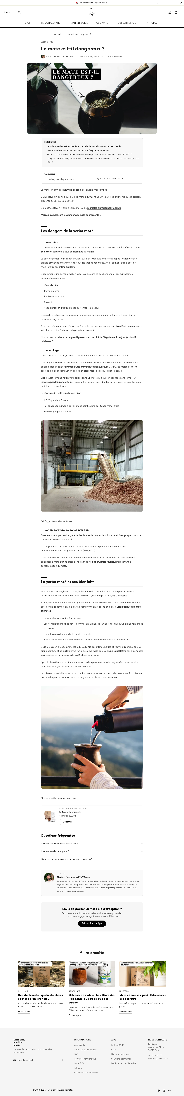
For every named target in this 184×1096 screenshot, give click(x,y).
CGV (113, 1050)
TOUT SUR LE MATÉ (126, 23)
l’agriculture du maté (83, 330)
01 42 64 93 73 (155, 1056)
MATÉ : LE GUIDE (79, 23)
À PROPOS (152, 23)
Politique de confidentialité (123, 1064)
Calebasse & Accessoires (86, 1073)
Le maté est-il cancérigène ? (55, 851)
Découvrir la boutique (92, 923)
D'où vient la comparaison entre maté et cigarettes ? (67, 859)
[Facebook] (159, 1091)
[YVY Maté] (92, 12)
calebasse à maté (50, 562)
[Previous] (26, 2)
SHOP (27, 23)
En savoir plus (24, 1012)
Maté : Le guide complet (85, 1050)
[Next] (158, 2)
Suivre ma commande (121, 1059)
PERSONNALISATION (51, 23)
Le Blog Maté (47, 42)
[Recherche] (19, 12)
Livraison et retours (120, 1054)
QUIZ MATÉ (102, 23)
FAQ (76, 1054)
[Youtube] (169, 1091)
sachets (103, 673)
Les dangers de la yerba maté (60, 179)
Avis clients (79, 1045)
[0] (176, 12)
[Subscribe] (60, 1060)
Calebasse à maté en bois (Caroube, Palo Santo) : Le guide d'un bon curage (92, 999)
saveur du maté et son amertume (81, 655)
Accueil (57, 34)
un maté (92, 378)
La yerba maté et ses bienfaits (109, 179)
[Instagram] (164, 1091)
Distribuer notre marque (85, 1059)
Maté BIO (79, 1064)
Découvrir (67, 822)
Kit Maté (78, 1068)
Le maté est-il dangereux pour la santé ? (60, 844)
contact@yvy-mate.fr (158, 1059)
